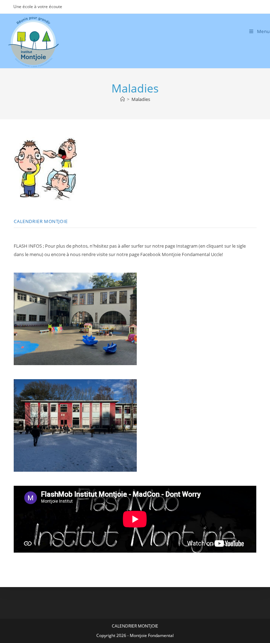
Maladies (140, 99)
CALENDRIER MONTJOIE (41, 221)
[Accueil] (122, 99)
